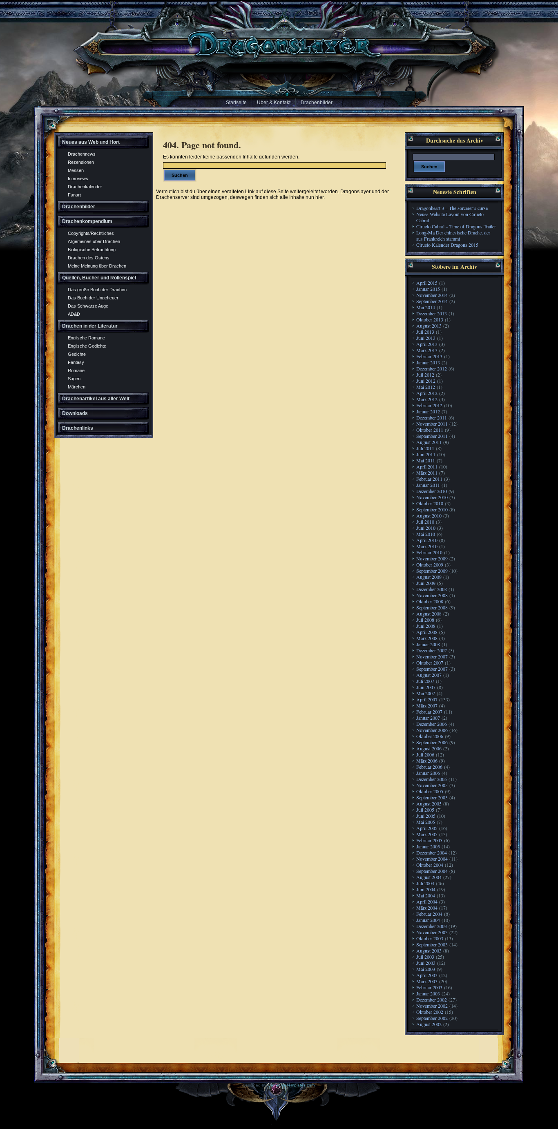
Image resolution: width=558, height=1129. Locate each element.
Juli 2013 (425, 331)
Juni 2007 (425, 687)
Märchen (76, 386)
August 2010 (429, 515)
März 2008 (426, 638)
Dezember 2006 (431, 724)
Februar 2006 (429, 766)
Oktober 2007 (429, 662)
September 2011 (432, 436)
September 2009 (432, 570)
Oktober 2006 (429, 736)
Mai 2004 (425, 895)
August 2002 (429, 1024)
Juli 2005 (425, 809)
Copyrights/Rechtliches (91, 233)
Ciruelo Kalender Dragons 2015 (447, 244)
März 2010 (426, 546)
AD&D (74, 314)
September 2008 (432, 607)
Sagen (74, 378)
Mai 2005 (425, 822)
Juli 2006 (425, 754)
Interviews (78, 178)
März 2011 (426, 472)
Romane (76, 370)
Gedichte (77, 354)
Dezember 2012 (431, 368)
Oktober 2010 (429, 503)
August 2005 (429, 803)
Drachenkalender (85, 186)
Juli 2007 (425, 681)
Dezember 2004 (431, 852)
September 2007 (432, 668)
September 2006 (432, 742)
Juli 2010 (425, 521)
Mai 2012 (425, 387)
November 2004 (432, 858)
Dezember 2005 (431, 779)
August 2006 (429, 748)
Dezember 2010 (431, 491)
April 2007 (426, 699)
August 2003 (429, 950)
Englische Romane (86, 337)
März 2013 (426, 350)
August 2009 (429, 576)
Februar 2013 (429, 356)
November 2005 (432, 785)
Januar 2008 (428, 644)
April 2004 (426, 901)
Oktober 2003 (429, 938)
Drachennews (82, 154)
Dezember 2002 (431, 999)
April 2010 (426, 540)
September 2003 (432, 944)
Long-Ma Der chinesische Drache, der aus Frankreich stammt (453, 235)
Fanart (74, 194)
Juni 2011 (425, 454)
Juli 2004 (425, 883)
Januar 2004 (428, 920)
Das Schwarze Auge (88, 305)
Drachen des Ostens (88, 257)
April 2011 (426, 466)
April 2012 (426, 393)
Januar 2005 (428, 846)
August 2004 (429, 877)
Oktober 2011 (429, 429)
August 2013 (429, 325)
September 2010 (432, 509)
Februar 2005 (429, 840)
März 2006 (426, 760)
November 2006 (432, 730)
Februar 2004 (429, 913)
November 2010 (432, 497)
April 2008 (426, 632)
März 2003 (426, 981)
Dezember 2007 (431, 650)
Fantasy (76, 362)
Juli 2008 (425, 619)
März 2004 (426, 907)
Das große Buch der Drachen (97, 289)
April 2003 (426, 975)
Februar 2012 (429, 405)
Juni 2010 (425, 527)
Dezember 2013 (431, 313)
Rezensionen (81, 162)
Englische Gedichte (87, 346)
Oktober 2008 (429, 601)
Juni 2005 (425, 815)
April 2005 (426, 828)
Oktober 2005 (429, 791)
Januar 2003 (428, 993)
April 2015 (426, 282)
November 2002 (432, 1005)
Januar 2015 (428, 289)
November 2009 (432, 558)
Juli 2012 (425, 374)
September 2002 (432, 1018)
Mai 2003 (425, 969)
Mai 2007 (425, 693)
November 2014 (432, 295)
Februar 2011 (429, 478)
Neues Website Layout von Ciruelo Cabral (450, 217)
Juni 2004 (425, 889)
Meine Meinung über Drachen (97, 265)
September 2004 (432, 871)
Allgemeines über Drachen (94, 241)
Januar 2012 (428, 411)
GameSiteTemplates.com (291, 1085)
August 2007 (429, 675)
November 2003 (432, 932)
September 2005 (432, 797)
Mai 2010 (425, 534)
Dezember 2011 (431, 417)
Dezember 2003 (431, 926)
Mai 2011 (425, 460)
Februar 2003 (429, 987)
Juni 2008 (425, 626)
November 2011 (432, 423)
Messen (76, 170)
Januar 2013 (428, 362)
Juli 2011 (425, 448)
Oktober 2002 (429, 1012)
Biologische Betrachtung (92, 249)
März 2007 (426, 705)
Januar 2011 (428, 485)
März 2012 (426, 399)
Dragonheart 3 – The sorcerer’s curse (452, 208)
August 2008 (429, 613)
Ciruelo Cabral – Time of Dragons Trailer (456, 226)
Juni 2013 (425, 338)
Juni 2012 (425, 380)
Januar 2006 (428, 773)
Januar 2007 (428, 717)
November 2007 (432, 656)
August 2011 (429, 442)
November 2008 (432, 595)
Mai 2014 (425, 307)
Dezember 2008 (431, 589)
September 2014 (432, 301)
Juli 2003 (425, 956)
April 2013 (426, 344)
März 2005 (426, 834)
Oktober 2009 (429, 564)
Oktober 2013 (429, 319)
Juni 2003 (425, 962)
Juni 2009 (425, 583)
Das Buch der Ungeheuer (93, 297)
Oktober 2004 (429, 864)
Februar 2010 (429, 552)
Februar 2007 (429, 711)
